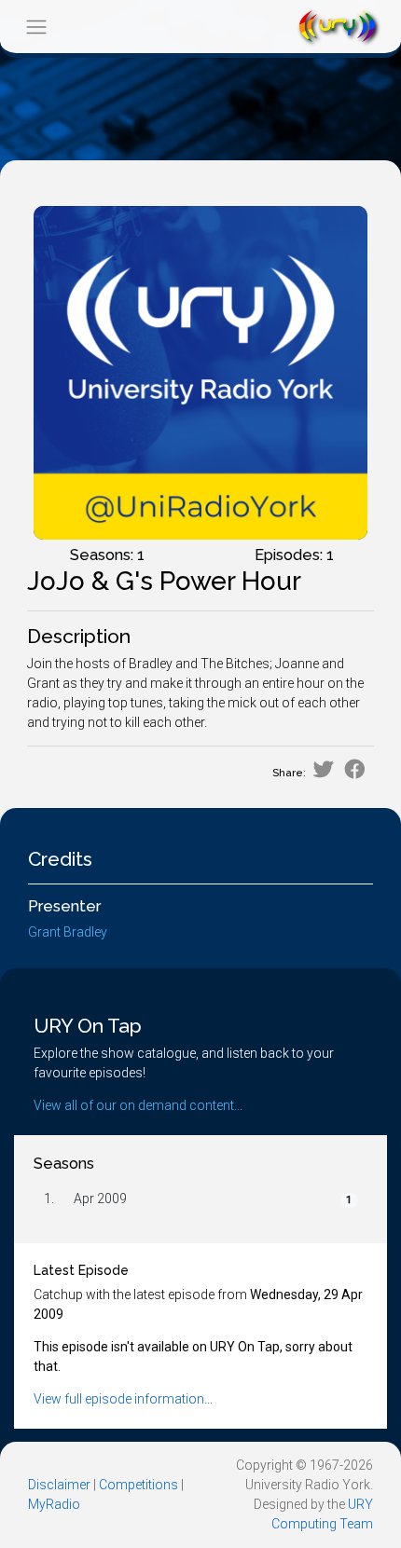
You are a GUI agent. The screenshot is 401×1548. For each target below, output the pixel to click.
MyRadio (54, 1504)
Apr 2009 (100, 1198)
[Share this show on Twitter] (323, 769)
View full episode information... (123, 1398)
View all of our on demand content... (138, 1105)
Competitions (138, 1484)
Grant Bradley (67, 932)
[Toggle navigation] (36, 26)
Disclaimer (59, 1484)
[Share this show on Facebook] (355, 769)
